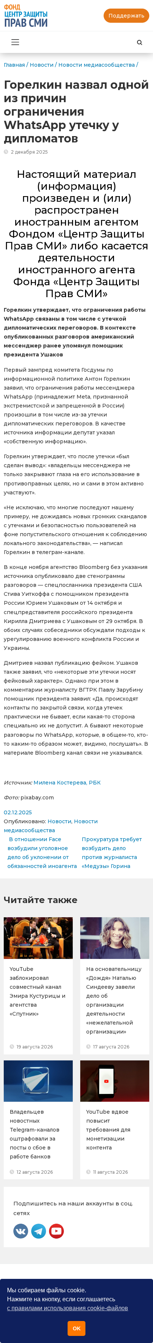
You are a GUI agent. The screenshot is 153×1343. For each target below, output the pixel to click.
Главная (14, 65)
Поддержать (126, 15)
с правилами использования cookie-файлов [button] (67, 1308)
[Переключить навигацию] (15, 42)
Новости (59, 821)
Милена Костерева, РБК (67, 782)
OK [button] (77, 1328)
